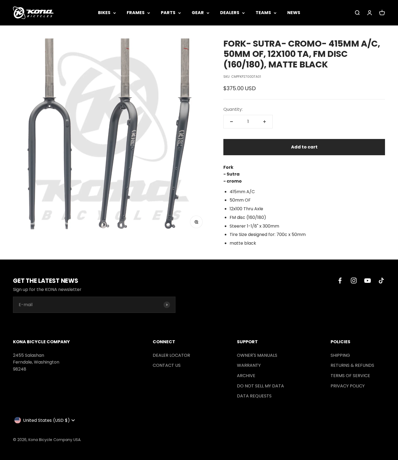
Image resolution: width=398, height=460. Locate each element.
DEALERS (229, 12)
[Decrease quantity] (231, 121)
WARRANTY (249, 365)
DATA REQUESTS (254, 396)
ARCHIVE (246, 375)
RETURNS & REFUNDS (352, 365)
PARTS (168, 12)
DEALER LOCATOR (171, 355)
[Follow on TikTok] (381, 280)
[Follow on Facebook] (340, 280)
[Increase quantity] (264, 121)
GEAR (198, 12)
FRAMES (136, 12)
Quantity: (233, 109)
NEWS (293, 12)
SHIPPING (340, 355)
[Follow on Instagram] (353, 280)
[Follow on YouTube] (367, 280)
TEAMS (263, 12)
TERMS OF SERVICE (350, 375)
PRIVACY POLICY (348, 386)
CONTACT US (167, 365)
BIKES (104, 12)
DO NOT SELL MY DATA (260, 386)
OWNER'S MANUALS (257, 355)
